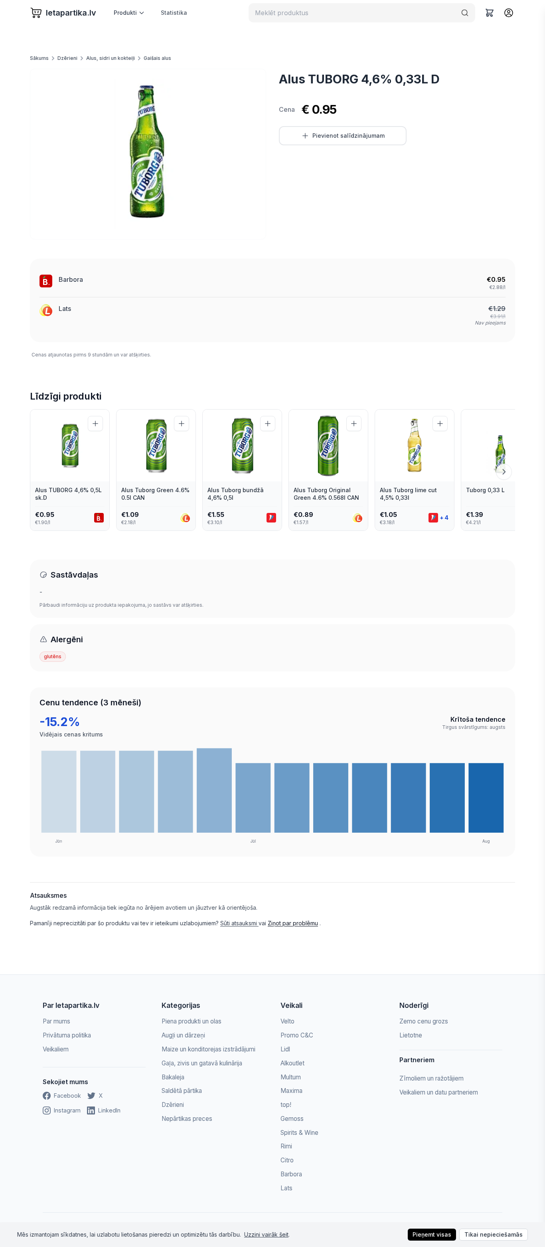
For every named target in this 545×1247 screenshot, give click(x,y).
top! (285, 1104)
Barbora (71, 279)
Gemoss (292, 1118)
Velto (287, 1021)
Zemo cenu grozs (423, 1021)
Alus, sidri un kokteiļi (110, 58)
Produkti (125, 12)
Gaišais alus (157, 58)
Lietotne (410, 1035)
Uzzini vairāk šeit (266, 1234)
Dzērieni (67, 58)
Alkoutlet (292, 1063)
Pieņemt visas (432, 1234)
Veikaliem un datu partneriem (438, 1092)
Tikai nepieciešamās (493, 1234)
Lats (65, 309)
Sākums (39, 58)
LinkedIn (109, 1110)
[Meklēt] (464, 13)
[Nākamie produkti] (504, 472)
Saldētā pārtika (182, 1091)
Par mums (56, 1021)
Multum (290, 1077)
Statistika (174, 12)
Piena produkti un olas (191, 1021)
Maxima (291, 1091)
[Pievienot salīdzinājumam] (95, 423)
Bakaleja (173, 1077)
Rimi (286, 1146)
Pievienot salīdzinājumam (348, 135)
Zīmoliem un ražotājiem (431, 1078)
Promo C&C (296, 1035)
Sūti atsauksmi (239, 923)
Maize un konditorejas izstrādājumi (208, 1049)
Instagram (67, 1110)
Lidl (285, 1049)
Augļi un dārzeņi (183, 1035)
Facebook (67, 1095)
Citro (287, 1160)
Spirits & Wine (299, 1132)
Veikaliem (56, 1049)
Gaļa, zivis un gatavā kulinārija (202, 1063)
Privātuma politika (67, 1035)
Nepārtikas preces (187, 1118)
